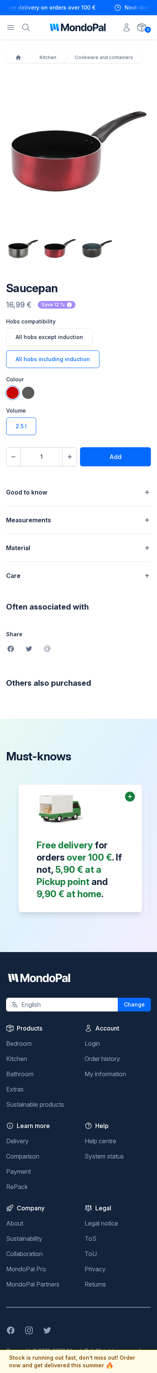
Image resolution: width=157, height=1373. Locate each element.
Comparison (22, 1156)
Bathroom (20, 1074)
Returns (95, 1284)
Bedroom (19, 1043)
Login (92, 1043)
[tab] (23, 249)
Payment (18, 1171)
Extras (15, 1089)
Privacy (95, 1269)
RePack (17, 1187)
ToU (91, 1254)
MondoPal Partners (32, 1284)
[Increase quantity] (69, 456)
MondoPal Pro (26, 1269)
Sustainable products (35, 1104)
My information (105, 1074)
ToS (90, 1238)
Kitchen (48, 57)
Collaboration (24, 1254)
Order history (102, 1059)
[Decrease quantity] (13, 456)
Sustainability (24, 1238)
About (14, 1223)
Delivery (17, 1141)
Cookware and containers (104, 57)
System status (104, 1156)
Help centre (100, 1141)
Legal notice (101, 1223)
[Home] (18, 57)
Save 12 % (53, 304)
